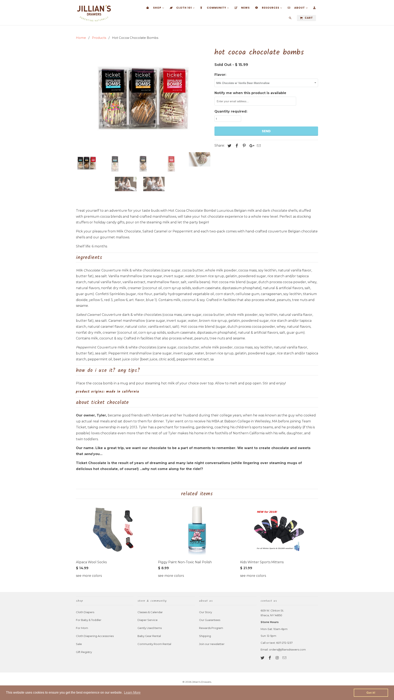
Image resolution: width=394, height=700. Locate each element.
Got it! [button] (371, 692)
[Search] (290, 19)
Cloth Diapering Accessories (95, 636)
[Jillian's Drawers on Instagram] (277, 658)
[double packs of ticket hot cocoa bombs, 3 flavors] (143, 97)
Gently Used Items (149, 628)
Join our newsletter (211, 644)
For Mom (82, 628)
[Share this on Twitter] (229, 146)
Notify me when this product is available (250, 93)
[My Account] (314, 8)
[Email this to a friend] (258, 146)
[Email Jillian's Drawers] (285, 658)
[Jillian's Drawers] (94, 12)
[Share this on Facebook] (236, 146)
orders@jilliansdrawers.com (287, 649)
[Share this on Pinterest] (243, 146)
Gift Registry (84, 652)
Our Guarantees (209, 620)
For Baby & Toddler (88, 620)
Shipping (205, 636)
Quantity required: (230, 111)
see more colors (89, 576)
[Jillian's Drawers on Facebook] (270, 658)
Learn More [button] (132, 692)
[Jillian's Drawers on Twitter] (263, 658)
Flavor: (220, 75)
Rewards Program (211, 628)
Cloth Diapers (85, 612)
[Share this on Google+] (250, 146)
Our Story (205, 612)
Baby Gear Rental (149, 636)
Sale (79, 644)
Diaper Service (147, 620)
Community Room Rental (154, 644)
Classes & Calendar (150, 612)
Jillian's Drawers (201, 681)
